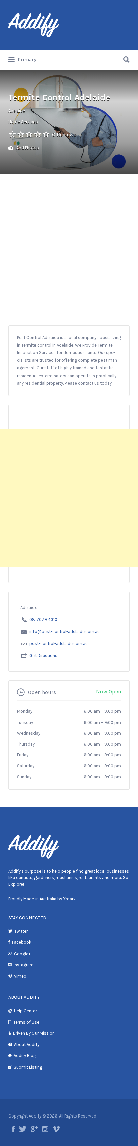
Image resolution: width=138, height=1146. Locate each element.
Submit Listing (28, 1067)
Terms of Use (26, 1022)
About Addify (26, 1044)
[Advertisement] (69, 253)
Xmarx (69, 898)
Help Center (25, 1010)
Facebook (21, 942)
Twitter (21, 931)
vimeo (56, 1129)
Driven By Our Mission (34, 1033)
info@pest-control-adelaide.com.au (64, 631)
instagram (45, 1129)
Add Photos (27, 147)
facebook (13, 1129)
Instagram (24, 964)
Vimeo (20, 976)
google (34, 1129)
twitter (22, 1129)
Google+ (22, 953)
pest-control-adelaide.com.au (58, 643)
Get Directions (43, 655)
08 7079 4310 (43, 619)
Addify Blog (25, 1055)
